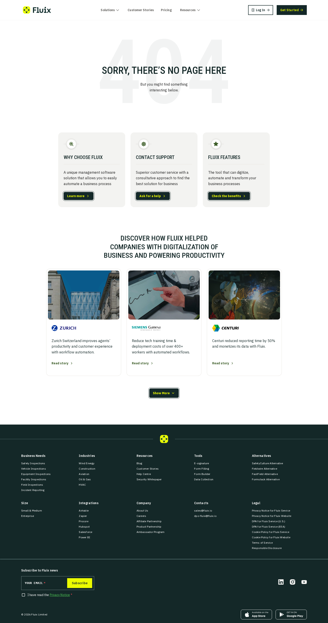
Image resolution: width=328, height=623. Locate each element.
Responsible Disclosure (267, 548)
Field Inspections (32, 484)
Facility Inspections (33, 479)
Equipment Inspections (36, 474)
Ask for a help (150, 196)
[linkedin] (281, 582)
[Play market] (291, 614)
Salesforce (85, 532)
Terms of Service (262, 542)
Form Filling (201, 468)
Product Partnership (149, 526)
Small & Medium (31, 510)
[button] (164, 393)
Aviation (84, 474)
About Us (142, 510)
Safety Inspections (33, 463)
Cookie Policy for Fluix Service (270, 532)
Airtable (84, 510)
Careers (141, 516)
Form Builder (202, 474)
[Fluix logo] (37, 10)
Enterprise (27, 516)
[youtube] (304, 582)
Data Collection (203, 479)
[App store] (256, 614)
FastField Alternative (265, 474)
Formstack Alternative (266, 479)
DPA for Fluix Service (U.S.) (268, 521)
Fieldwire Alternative (264, 468)
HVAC (82, 484)
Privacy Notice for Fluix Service (271, 510)
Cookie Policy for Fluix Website (271, 537)
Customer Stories (141, 10)
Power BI (84, 537)
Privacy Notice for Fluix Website (271, 516)
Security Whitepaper (149, 479)
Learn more (76, 196)
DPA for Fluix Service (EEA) (268, 526)
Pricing (166, 10)
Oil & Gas (85, 479)
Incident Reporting (33, 490)
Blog (139, 463)
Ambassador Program (151, 532)
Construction (87, 468)
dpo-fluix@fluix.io (205, 516)
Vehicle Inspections (33, 468)
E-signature (201, 463)
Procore (83, 521)
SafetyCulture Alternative (267, 463)
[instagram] (292, 582)
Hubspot (84, 526)
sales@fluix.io (203, 510)
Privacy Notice (60, 595)
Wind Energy (86, 463)
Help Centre (144, 474)
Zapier (83, 516)
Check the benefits (226, 196)
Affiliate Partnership (149, 521)
